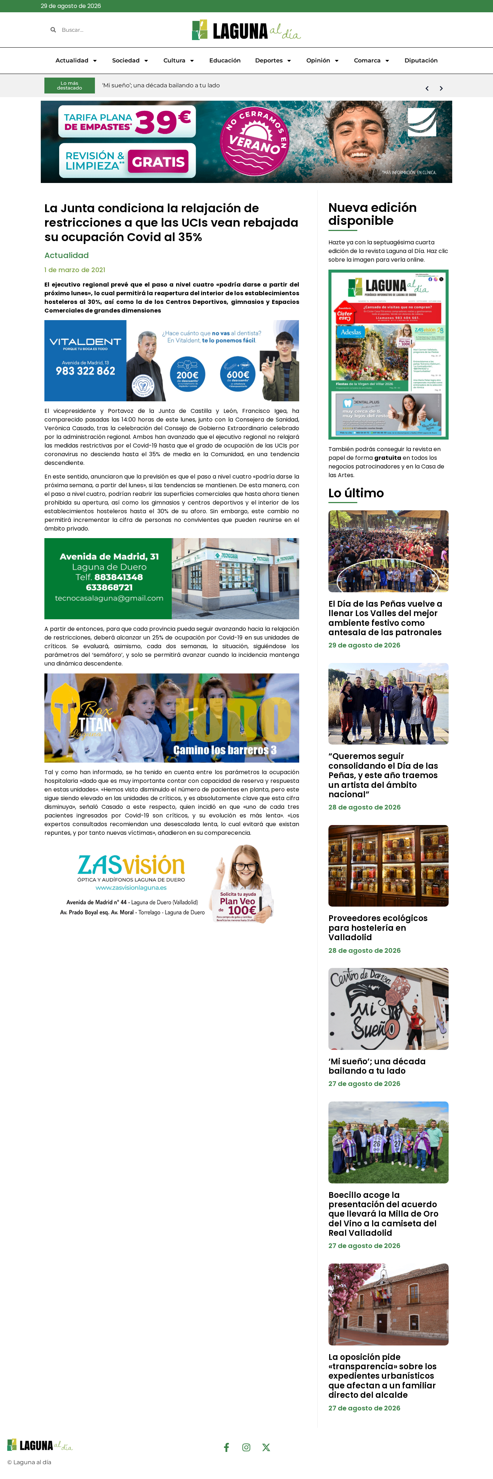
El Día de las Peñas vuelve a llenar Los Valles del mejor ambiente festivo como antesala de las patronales (385, 618)
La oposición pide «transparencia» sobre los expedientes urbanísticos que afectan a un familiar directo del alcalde (382, 1376)
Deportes (269, 60)
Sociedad (126, 60)
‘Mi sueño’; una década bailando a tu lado (377, 1066)
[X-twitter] (266, 1448)
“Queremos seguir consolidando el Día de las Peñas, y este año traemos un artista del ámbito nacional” (383, 775)
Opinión (318, 60)
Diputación (421, 60)
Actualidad (72, 60)
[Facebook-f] (227, 1448)
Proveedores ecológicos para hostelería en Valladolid (378, 928)
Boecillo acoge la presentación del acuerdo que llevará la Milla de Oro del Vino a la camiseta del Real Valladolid (383, 1214)
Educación (225, 60)
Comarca (367, 60)
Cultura (174, 60)
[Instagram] (246, 1448)
